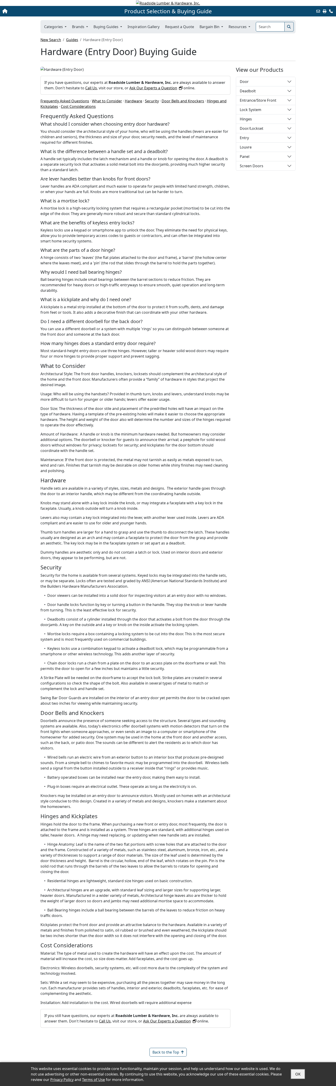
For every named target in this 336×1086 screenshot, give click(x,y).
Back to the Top (165, 1052)
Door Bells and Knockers (183, 101)
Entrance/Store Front (258, 100)
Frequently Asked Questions (64, 101)
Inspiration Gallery (144, 26)
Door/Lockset (251, 128)
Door (244, 81)
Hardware (133, 101)
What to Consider (107, 101)
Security (152, 101)
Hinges (246, 119)
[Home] (35, 11)
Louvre (246, 147)
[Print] (324, 11)
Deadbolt (248, 90)
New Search (50, 39)
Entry (244, 137)
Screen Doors (251, 165)
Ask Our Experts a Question (153, 87)
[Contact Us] (331, 11)
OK (298, 1074)
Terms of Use (93, 1079)
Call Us (91, 87)
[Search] (289, 27)
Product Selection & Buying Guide (168, 11)
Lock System (250, 109)
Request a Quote (179, 26)
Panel (244, 156)
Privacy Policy (62, 1079)
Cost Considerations (78, 106)
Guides (72, 39)
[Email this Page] (318, 11)
